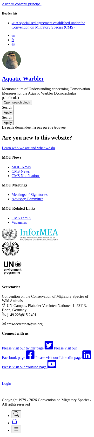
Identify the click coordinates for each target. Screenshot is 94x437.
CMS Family (21, 218)
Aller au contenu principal (21, 4)
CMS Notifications (26, 176)
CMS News (21, 171)
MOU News (21, 167)
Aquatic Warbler (23, 78)
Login (6, 383)
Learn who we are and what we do (28, 148)
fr (13, 40)
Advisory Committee (27, 199)
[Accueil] (11, 68)
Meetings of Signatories (29, 195)
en (13, 35)
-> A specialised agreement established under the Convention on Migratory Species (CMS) (48, 25)
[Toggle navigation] (16, 414)
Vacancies (19, 222)
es (13, 44)
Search (7, 107)
